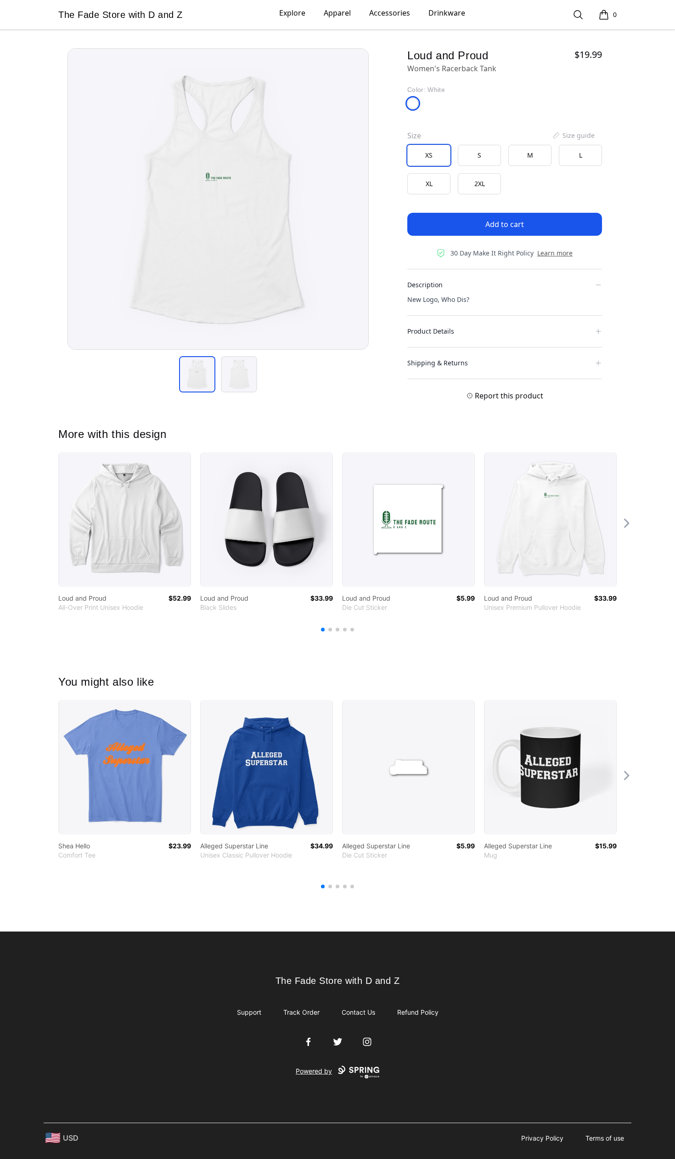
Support (249, 1012)
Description (425, 284)
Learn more (555, 253)
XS (429, 155)
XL (429, 183)
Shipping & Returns (437, 362)
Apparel (337, 13)
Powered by (314, 1071)
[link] (125, 519)
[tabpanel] (218, 199)
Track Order (301, 1012)
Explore (292, 13)
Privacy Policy (542, 1138)
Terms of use (604, 1138)
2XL (479, 183)
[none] (573, 135)
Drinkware (446, 13)
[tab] (197, 374)
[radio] (428, 155)
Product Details (430, 331)
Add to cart (504, 224)
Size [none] (414, 136)
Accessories (389, 13)
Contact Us (358, 1012)
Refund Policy (418, 1012)
